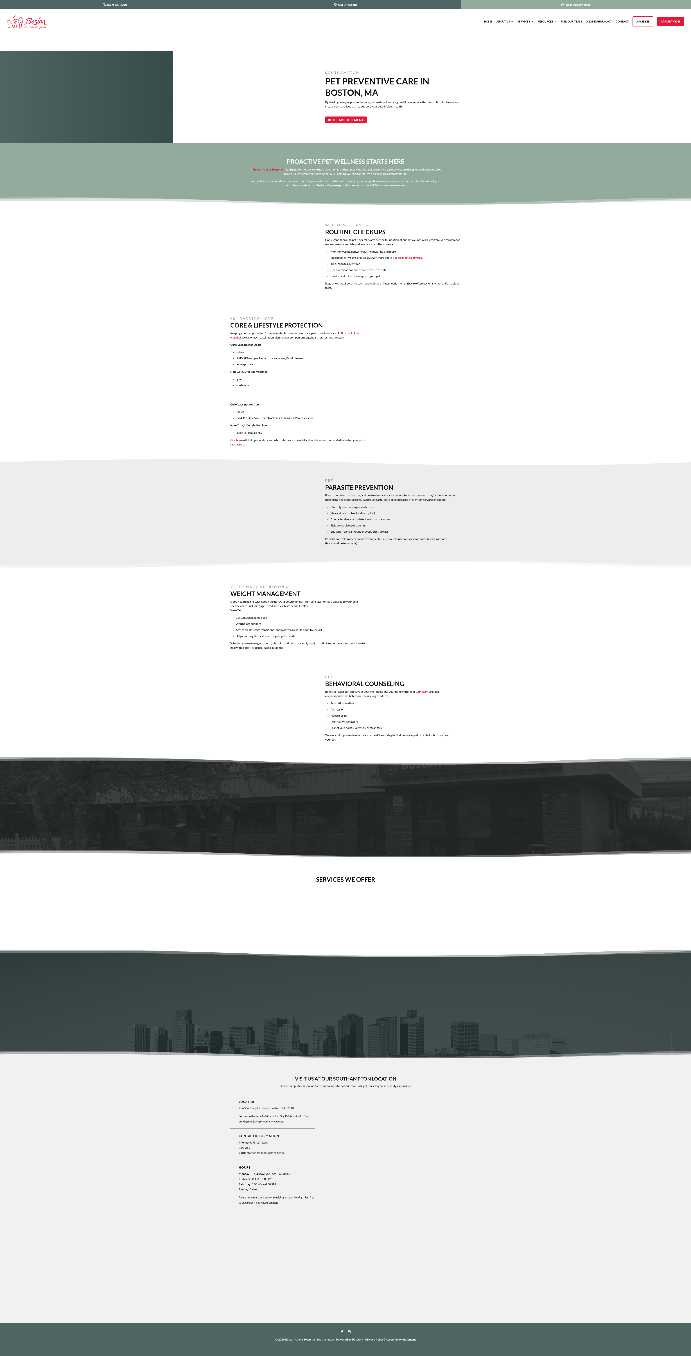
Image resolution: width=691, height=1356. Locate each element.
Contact (622, 21)
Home (488, 21)
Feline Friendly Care (375, 918)
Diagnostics (436, 898)
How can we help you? (348, 1155)
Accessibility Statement (401, 1339)
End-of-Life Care (436, 918)
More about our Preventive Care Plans (345, 813)
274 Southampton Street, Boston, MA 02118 (266, 1108)
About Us (503, 21)
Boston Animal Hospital (268, 169)
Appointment (670, 21)
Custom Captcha (344, 1185)
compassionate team (348, 998)
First (335, 1118)
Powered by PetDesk (349, 1339)
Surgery (375, 898)
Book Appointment (577, 4)
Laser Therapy (255, 918)
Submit (341, 1214)
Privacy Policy (374, 1339)
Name (337, 1107)
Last (398, 1118)
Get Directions (347, 4)
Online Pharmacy (599, 21)
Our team (236, 440)
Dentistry (315, 898)
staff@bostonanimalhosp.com (265, 1152)
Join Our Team (571, 21)
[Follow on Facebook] (342, 1332)
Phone (337, 1140)
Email (337, 1125)
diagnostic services (410, 257)
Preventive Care (255, 898)
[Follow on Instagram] (349, 1332)
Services (523, 21)
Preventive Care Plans (315, 918)
